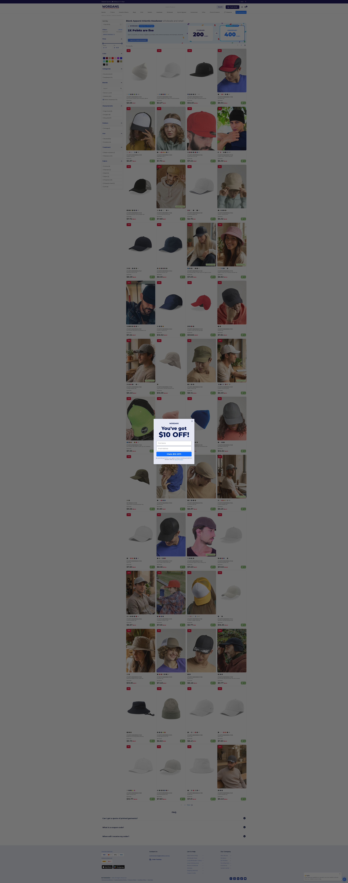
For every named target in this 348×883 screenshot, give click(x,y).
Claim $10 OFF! (174, 454)
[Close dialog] (192, 421)
